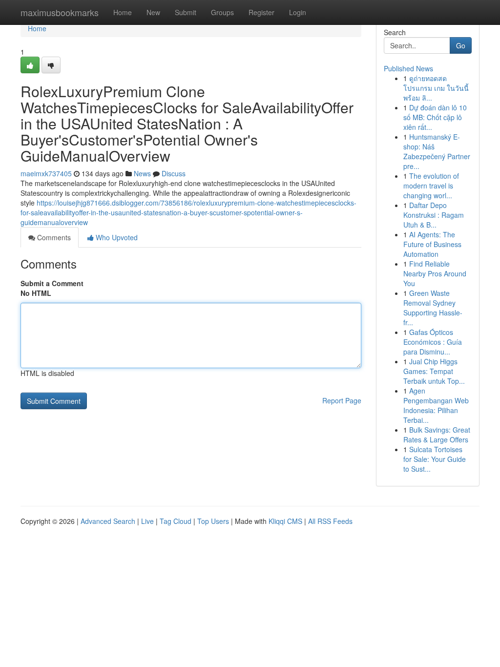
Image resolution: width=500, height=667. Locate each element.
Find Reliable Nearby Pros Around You (434, 273)
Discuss (174, 173)
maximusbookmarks (60, 12)
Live (147, 521)
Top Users (213, 521)
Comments (53, 237)
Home (122, 12)
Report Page (341, 400)
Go (460, 45)
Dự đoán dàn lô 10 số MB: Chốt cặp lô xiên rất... (435, 117)
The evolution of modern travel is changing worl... (431, 185)
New (153, 12)
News (142, 173)
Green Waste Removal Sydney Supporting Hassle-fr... (432, 307)
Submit (185, 12)
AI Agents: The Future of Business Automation (432, 244)
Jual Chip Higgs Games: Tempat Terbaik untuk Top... (434, 371)
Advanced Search (108, 521)
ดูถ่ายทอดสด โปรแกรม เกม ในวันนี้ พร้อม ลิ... (436, 88)
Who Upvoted (116, 237)
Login (297, 12)
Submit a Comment (52, 283)
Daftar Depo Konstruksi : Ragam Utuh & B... (433, 214)
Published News (408, 68)
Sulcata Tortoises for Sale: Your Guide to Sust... (434, 459)
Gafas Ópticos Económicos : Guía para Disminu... (432, 341)
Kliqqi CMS (285, 521)
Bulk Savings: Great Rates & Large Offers (436, 434)
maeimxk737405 (46, 173)
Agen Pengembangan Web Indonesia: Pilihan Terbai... (436, 405)
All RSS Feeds (330, 521)
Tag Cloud (175, 521)
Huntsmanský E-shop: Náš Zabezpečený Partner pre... (436, 151)
